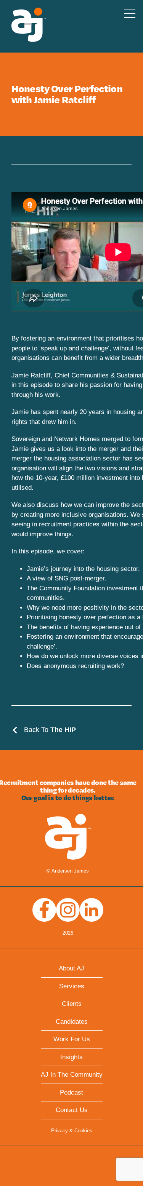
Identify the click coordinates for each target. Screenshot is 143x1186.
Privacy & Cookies (71, 1130)
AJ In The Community (72, 1074)
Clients (72, 1003)
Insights (71, 1057)
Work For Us (71, 1039)
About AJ (71, 968)
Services (71, 986)
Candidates (72, 1021)
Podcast (71, 1092)
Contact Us (72, 1110)
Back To (49, 730)
